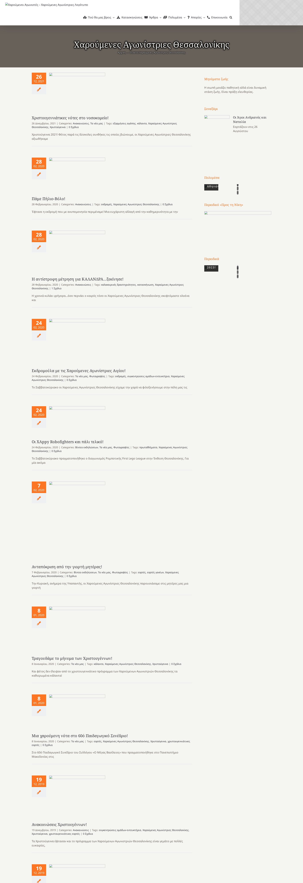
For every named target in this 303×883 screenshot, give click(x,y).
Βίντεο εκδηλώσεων (86, 447)
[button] (231, 17)
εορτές (142, 572)
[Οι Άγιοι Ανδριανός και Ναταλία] (217, 138)
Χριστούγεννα (58, 127)
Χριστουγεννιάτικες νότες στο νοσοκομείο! (77, 90)
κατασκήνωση (145, 284)
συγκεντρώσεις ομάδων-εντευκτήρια (148, 376)
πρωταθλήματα (148, 447)
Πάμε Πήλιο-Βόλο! (77, 173)
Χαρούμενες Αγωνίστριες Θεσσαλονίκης (136, 204)
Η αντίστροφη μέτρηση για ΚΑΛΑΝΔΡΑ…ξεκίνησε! (77, 250)
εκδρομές (106, 204)
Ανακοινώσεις (81, 123)
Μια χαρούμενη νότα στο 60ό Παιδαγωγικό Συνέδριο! (77, 710)
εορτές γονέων (155, 572)
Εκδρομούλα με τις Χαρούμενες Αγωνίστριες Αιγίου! (77, 340)
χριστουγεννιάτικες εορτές (64, 833)
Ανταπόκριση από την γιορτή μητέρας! (77, 519)
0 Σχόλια (74, 127)
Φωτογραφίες (97, 376)
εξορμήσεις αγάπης (124, 123)
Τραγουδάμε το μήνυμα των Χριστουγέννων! (77, 627)
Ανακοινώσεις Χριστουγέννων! (77, 795)
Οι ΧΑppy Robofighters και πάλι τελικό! (77, 419)
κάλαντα (142, 123)
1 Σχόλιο (56, 288)
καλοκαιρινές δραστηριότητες (118, 284)
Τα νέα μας (96, 123)
